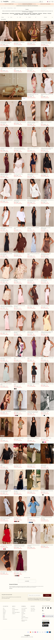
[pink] (14, 415)
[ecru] (28, 522)
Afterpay (4, 613)
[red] (45, 442)
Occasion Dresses (23, 13)
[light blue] (43, 415)
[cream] (18, 415)
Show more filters (3, 19)
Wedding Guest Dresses (5, 13)
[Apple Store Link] (45, 625)
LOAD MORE (27, 581)
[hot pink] (44, 442)
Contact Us (13, 613)
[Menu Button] (1, 1)
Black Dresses (29, 13)
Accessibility (23, 613)
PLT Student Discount (15, 609)
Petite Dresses (21, 14)
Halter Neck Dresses (33, 14)
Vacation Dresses (34, 13)
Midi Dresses (45, 13)
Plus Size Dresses (26, 14)
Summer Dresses (12, 13)
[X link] (42, 610)
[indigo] (30, 522)
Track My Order (33, 609)
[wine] (16, 415)
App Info (23, 612)
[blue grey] (16, 575)
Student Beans (5, 619)
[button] (48, 2)
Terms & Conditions (24, 608)
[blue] (29, 522)
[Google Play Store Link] (45, 623)
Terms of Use (23, 616)
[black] (14, 388)
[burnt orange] (17, 521)
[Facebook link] (45, 608)
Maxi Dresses (40, 13)
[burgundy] (14, 521)
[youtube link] (48, 608)
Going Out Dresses (18, 13)
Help (3, 608)
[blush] (14, 575)
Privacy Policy (23, 609)
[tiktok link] (50, 608)
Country (43, 613)
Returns (4, 609)
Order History (33, 608)
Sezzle (4, 617)
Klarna (4, 616)
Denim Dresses (16, 14)
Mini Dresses (49, 13)
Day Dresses (38, 14)
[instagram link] (42, 608)
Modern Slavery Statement (16, 612)
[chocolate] (16, 388)
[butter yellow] (41, 415)
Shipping (4, 612)
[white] (29, 205)
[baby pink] (28, 205)
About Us (13, 608)
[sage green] (1, 549)
